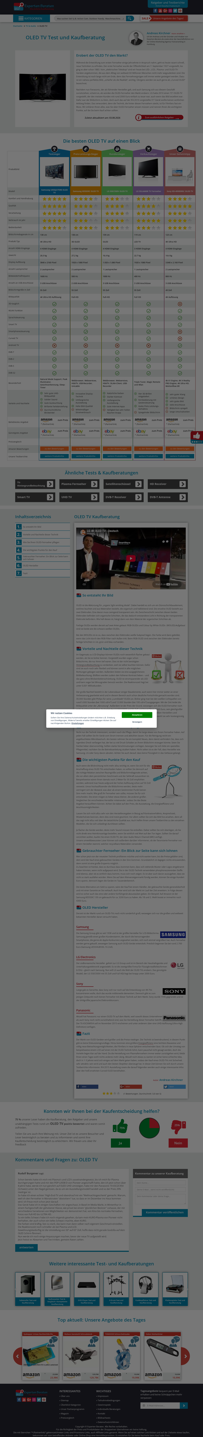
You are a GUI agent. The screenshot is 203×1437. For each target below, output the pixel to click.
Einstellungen (78, 723)
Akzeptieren (137, 715)
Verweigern (137, 722)
